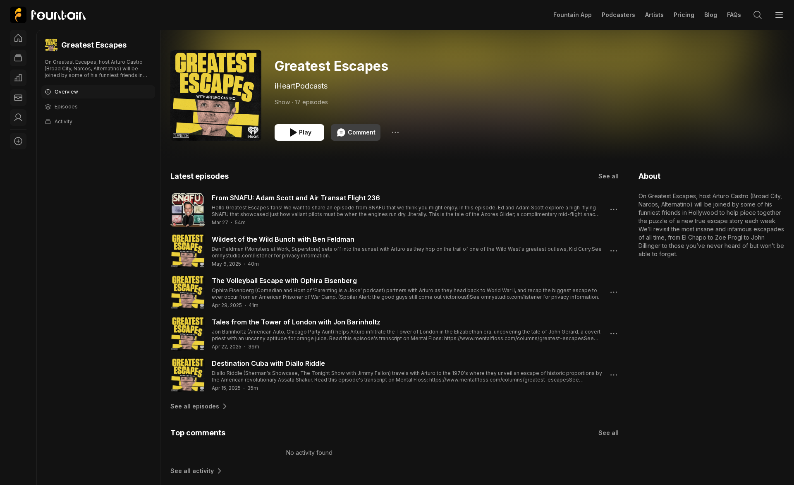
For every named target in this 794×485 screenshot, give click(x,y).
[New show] (18, 141)
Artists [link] (654, 14)
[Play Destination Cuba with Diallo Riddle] (187, 375)
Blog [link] (710, 14)
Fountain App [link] (572, 14)
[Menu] (779, 15)
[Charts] (18, 78)
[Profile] (18, 117)
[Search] (758, 15)
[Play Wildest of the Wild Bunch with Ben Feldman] (187, 250)
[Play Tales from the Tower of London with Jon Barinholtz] (187, 333)
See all (608, 176)
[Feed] (18, 58)
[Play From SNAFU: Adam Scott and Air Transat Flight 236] (187, 209)
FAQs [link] (734, 14)
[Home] (18, 38)
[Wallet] (18, 97)
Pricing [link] (684, 14)
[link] (48, 15)
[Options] (395, 132)
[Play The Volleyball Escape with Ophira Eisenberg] (187, 292)
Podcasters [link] (618, 14)
